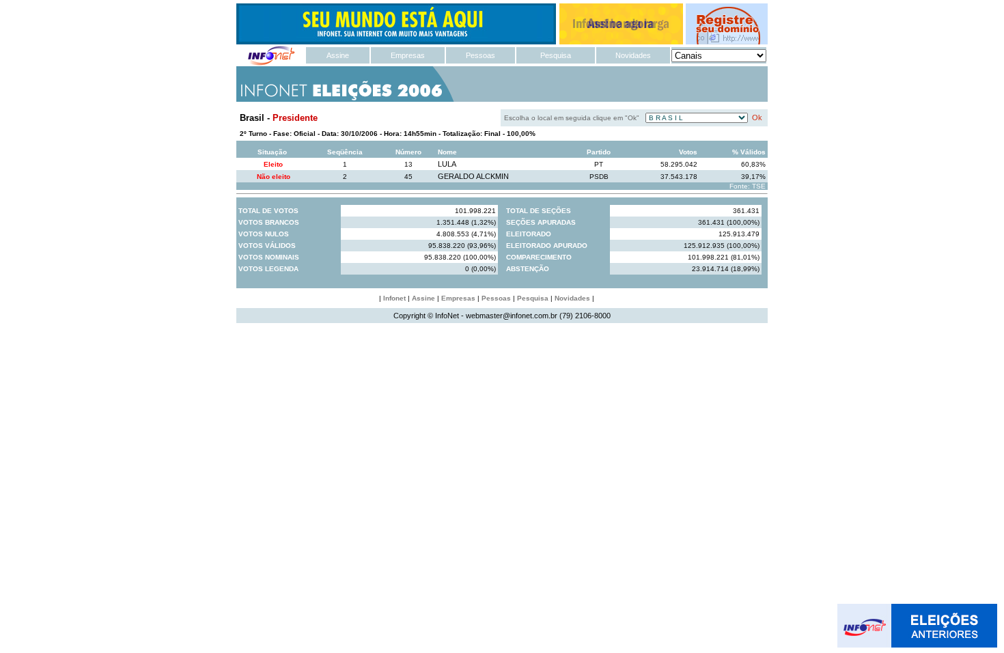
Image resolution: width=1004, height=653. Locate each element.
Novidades (633, 55)
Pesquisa (555, 55)
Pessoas (480, 55)
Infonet (394, 298)
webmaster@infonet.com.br (511, 315)
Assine (337, 55)
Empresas (408, 55)
